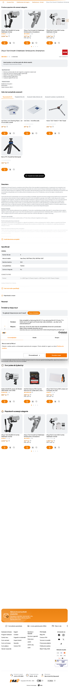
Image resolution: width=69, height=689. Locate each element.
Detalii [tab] (34, 337)
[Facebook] (59, 635)
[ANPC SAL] (61, 661)
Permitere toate (56, 355)
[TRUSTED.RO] (39, 680)
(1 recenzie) (15, 59)
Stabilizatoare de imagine (23, 2)
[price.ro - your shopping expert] (44, 681)
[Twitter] (63, 639)
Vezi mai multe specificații (11, 291)
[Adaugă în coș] (4, 42)
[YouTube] (59, 639)
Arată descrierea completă (11, 242)
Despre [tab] (57, 337)
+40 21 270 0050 (18, 676)
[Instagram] (63, 635)
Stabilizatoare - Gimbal (38, 2)
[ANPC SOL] (61, 665)
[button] (9, 36)
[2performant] (56, 681)
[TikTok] (61, 644)
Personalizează (33, 355)
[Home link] (3, 2)
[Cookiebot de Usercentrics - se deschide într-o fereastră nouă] (59, 333)
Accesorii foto (10, 2)
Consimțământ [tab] (12, 337)
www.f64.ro (30, 361)
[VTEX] (40, 685)
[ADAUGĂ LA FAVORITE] (13, 43)
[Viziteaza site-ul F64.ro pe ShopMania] (50, 681)
